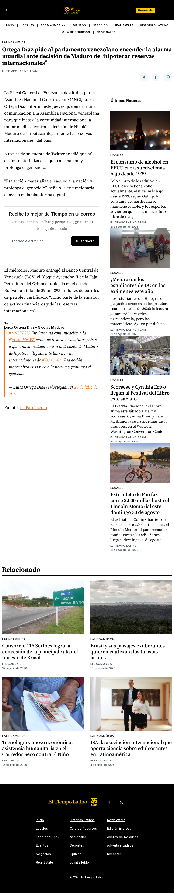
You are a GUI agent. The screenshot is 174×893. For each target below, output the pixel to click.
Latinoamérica (14, 42)
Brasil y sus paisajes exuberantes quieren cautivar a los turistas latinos (127, 651)
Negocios (100, 25)
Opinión (76, 854)
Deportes (77, 845)
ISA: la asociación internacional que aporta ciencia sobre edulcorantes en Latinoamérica (131, 748)
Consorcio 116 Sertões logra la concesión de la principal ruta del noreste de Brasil (40, 651)
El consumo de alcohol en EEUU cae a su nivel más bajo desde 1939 (139, 167)
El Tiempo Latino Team (20, 71)
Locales (27, 25)
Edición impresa (119, 828)
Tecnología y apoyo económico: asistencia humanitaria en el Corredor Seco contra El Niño (37, 748)
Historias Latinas (154, 25)
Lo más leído (79, 862)
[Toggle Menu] (165, 10)
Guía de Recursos (76, 32)
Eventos (79, 25)
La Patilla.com (33, 407)
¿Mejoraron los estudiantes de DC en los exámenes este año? (138, 285)
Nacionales (106, 32)
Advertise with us (120, 845)
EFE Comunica (13, 663)
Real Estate (123, 25)
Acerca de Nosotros (122, 837)
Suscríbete (145, 9)
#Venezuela (52, 360)
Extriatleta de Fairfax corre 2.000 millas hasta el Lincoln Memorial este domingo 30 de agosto (139, 503)
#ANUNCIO (19, 333)
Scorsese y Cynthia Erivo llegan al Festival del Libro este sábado (140, 392)
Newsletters (116, 820)
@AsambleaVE (22, 340)
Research (114, 854)
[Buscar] (6, 10)
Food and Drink (53, 25)
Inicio (9, 25)
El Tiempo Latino (123, 545)
